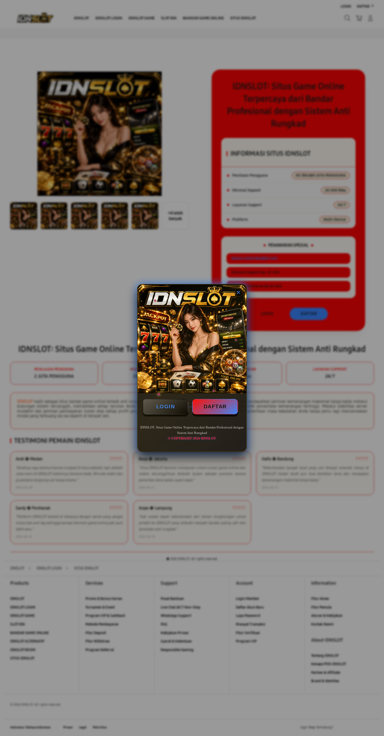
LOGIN (165, 406)
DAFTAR (215, 406)
